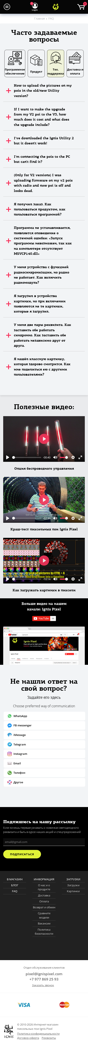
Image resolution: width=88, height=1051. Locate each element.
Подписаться (22, 854)
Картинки (73, 891)
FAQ (14, 891)
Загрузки (73, 885)
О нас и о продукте (44, 887)
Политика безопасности (44, 932)
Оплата (44, 901)
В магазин (15, 879)
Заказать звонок (43, 985)
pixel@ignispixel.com (44, 973)
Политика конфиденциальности (38, 1034)
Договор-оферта (28, 1038)
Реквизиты (49, 1038)
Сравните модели (44, 915)
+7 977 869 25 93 (44, 979)
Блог (14, 885)
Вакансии (44, 923)
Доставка (44, 895)
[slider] (26, 457)
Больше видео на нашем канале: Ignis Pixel (44, 606)
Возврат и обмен (44, 907)
